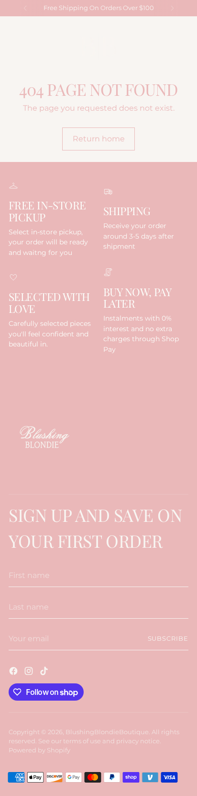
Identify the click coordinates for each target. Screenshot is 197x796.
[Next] (172, 8)
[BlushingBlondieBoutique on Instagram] (29, 672)
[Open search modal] (163, 47)
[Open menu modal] (13, 47)
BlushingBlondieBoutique (107, 732)
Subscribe (168, 638)
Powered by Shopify (39, 750)
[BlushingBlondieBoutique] (98, 46)
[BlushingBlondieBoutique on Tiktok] (45, 672)
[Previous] (25, 8)
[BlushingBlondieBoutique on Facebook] (14, 672)
